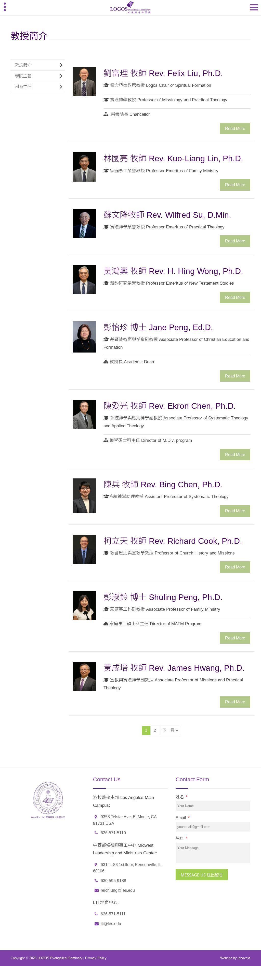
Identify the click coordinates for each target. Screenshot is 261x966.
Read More (235, 128)
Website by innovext (235, 958)
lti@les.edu (111, 923)
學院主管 (23, 76)
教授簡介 (23, 65)
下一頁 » (170, 730)
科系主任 (23, 86)
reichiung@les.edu (118, 890)
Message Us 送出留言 (202, 875)
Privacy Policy (96, 958)
